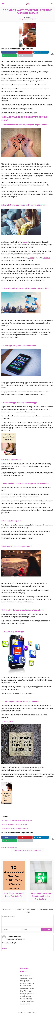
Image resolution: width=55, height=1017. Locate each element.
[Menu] (3, 3)
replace (25, 242)
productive (46, 258)
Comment (46, 929)
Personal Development (30, 19)
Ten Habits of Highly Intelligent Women (14, 828)
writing (31, 258)
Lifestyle (21, 19)
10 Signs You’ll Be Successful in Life (14, 824)
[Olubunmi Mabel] (27, 3)
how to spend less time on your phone (27, 850)
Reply (5, 948)
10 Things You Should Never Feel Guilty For (16, 820)
